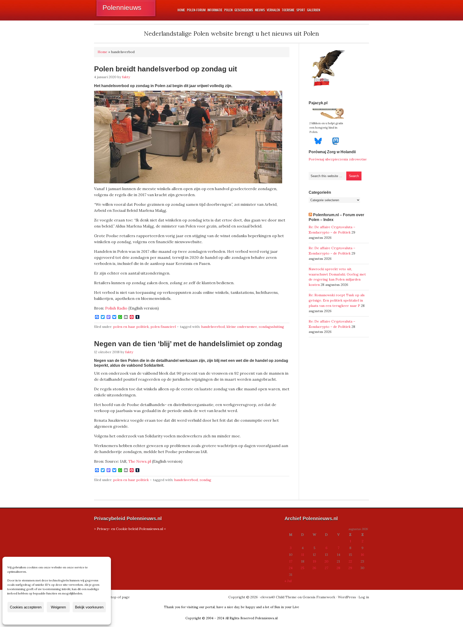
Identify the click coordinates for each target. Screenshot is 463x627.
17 (290, 561)
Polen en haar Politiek (131, 326)
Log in (364, 597)
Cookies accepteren (25, 607)
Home (102, 52)
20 (326, 561)
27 (326, 568)
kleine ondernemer (241, 326)
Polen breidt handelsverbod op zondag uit (165, 69)
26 (314, 568)
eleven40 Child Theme (278, 597)
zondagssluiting (271, 326)
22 (350, 561)
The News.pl (139, 461)
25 (302, 568)
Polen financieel (163, 326)
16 (362, 554)
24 (291, 568)
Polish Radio (116, 308)
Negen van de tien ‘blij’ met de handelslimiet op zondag (188, 344)
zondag (205, 480)
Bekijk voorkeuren (89, 607)
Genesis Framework (319, 597)
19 (314, 561)
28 (338, 568)
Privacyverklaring (66, 618)
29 (350, 568)
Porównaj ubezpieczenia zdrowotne (338, 159)
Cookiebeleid (42, 618)
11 (302, 554)
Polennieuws (121, 7)
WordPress (347, 597)
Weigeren (58, 607)
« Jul (288, 581)
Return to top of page (112, 597)
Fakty (126, 77)
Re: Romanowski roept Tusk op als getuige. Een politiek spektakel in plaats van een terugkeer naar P (337, 300)
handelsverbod (213, 326)
